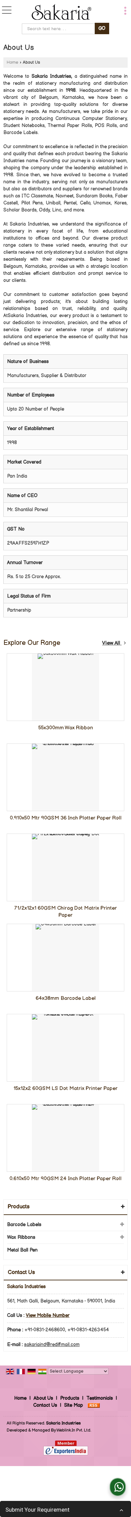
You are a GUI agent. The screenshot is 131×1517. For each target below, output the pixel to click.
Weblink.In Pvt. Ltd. (73, 1430)
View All (112, 643)
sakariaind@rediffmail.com (52, 1344)
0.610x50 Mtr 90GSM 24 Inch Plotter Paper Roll (65, 1178)
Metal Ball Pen (22, 1250)
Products (19, 1207)
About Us (43, 1398)
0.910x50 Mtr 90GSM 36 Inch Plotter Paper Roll (66, 818)
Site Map (73, 1405)
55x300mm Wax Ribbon (65, 728)
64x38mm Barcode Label (66, 998)
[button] (48, 1315)
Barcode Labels (24, 1224)
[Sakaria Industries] (61, 12)
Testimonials (99, 1398)
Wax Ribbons (21, 1237)
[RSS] (94, 1405)
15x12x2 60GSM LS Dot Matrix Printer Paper (65, 1088)
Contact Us (45, 1405)
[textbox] (59, 28)
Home (12, 62)
